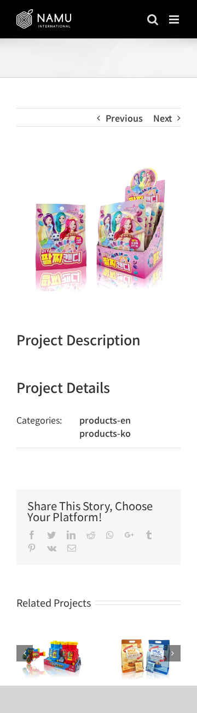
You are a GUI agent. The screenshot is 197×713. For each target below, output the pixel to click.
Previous (124, 117)
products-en (105, 419)
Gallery (51, 654)
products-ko (105, 433)
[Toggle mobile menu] (175, 19)
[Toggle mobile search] (152, 19)
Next (162, 117)
